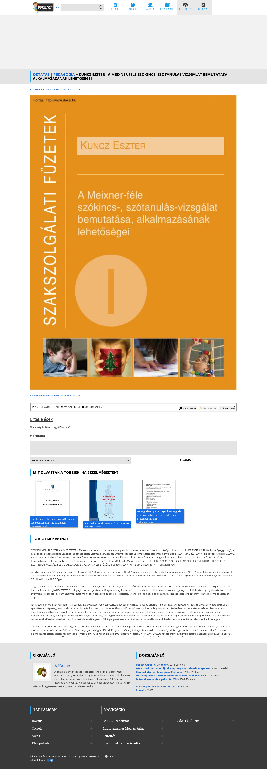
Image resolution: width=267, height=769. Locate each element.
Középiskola (167, 9)
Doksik (115, 9)
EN (57, 7)
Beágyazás (228, 407)
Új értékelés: (37, 435)
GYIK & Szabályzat (116, 721)
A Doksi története (186, 720)
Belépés (202, 9)
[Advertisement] (133, 41)
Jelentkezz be (189, 407)
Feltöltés (185, 9)
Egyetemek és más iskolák (121, 743)
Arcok (150, 9)
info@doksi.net (38, 760)
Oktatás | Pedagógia (54, 74)
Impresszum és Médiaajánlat (123, 728)
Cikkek (133, 9)
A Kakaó (62, 665)
